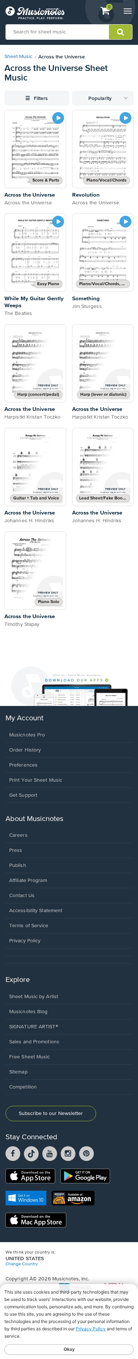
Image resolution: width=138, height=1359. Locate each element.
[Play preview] (58, 118)
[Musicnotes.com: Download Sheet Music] (35, 12)
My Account (24, 718)
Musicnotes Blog (28, 1011)
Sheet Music (18, 56)
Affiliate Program (28, 880)
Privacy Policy (24, 940)
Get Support (23, 795)
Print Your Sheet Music (35, 780)
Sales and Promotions (34, 1041)
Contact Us (22, 895)
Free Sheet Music (29, 1056)
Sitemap (18, 1072)
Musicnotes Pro (27, 735)
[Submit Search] (120, 32)
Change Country (22, 1264)
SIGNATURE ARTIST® (33, 1026)
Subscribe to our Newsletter (51, 1113)
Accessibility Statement (35, 910)
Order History (25, 750)
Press (15, 850)
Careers (18, 835)
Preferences (23, 765)
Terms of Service (29, 925)
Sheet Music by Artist (33, 996)
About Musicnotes (34, 819)
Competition (23, 1087)
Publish (17, 865)
